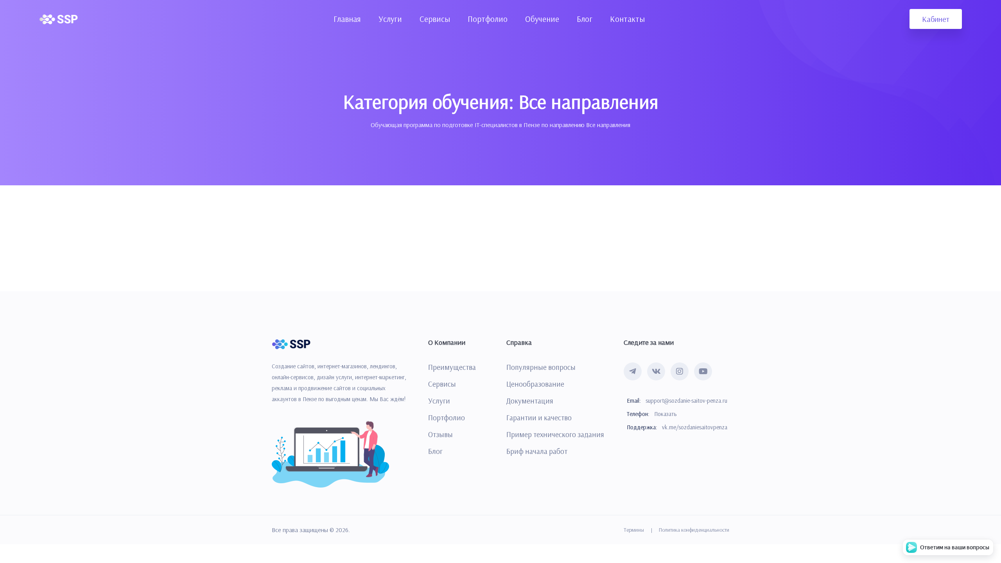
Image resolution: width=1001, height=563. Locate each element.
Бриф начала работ (536, 451)
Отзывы (440, 434)
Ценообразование (535, 384)
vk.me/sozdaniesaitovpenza (694, 427)
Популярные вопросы (541, 367)
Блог (435, 451)
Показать (665, 414)
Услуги (439, 401)
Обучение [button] (542, 19)
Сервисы (442, 384)
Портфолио (446, 417)
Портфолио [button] (488, 19)
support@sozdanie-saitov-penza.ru (686, 400)
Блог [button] (584, 19)
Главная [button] (347, 19)
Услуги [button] (390, 19)
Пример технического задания (555, 434)
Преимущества (452, 367)
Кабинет (935, 19)
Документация (529, 401)
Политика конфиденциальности (694, 529)
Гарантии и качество (539, 417)
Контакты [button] (627, 19)
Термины (634, 529)
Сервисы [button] (435, 19)
